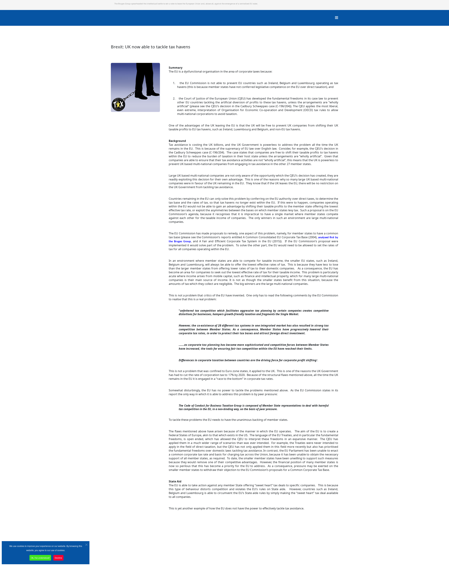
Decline (58, 557)
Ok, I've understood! (40, 557)
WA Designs (235, 556)
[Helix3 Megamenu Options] (336, 17)
